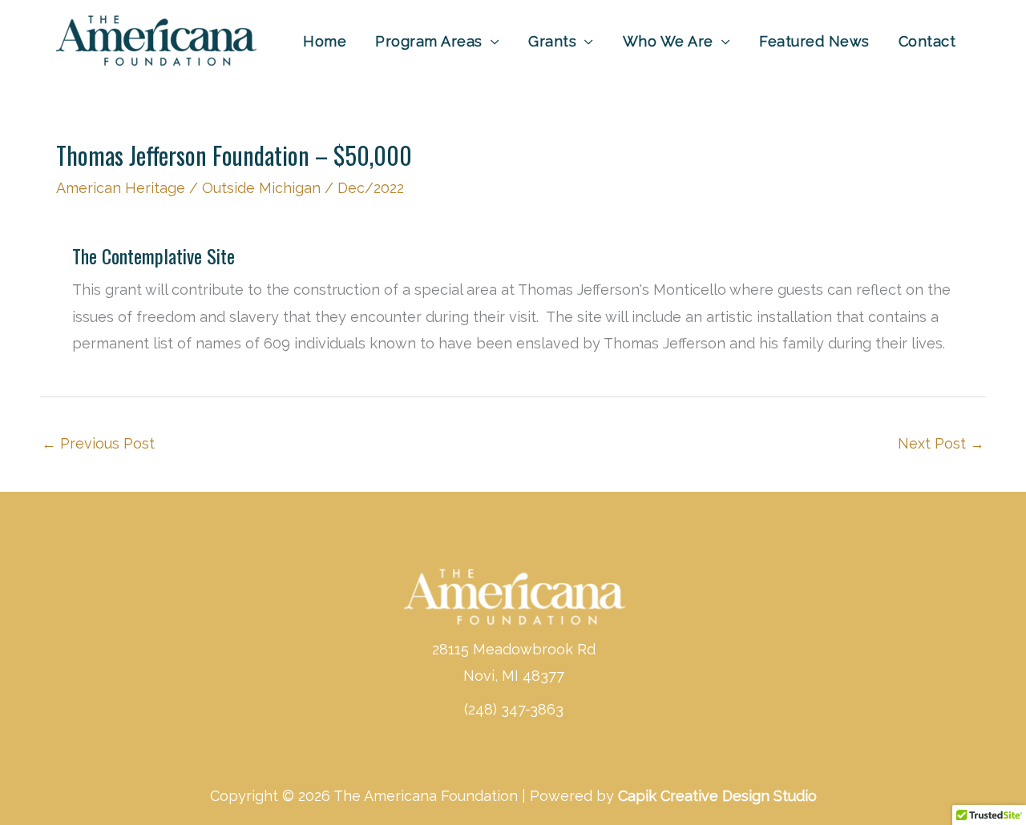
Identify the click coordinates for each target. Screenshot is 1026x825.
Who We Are (668, 41)
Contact (927, 41)
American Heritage (120, 187)
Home (324, 41)
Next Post (941, 443)
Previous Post (98, 443)
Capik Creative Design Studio (717, 795)
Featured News (814, 41)
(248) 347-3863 (513, 709)
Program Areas (429, 41)
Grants (552, 41)
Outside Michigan (261, 187)
